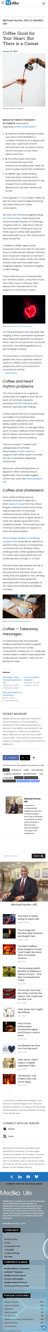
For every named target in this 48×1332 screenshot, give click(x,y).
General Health (23, 781)
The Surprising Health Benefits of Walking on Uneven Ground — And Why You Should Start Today (29, 974)
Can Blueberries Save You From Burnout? (29, 1047)
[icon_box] (9, 1129)
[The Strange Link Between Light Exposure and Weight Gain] (9, 933)
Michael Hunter (30, 774)
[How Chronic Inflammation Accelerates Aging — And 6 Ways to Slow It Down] (9, 1027)
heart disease (37, 770)
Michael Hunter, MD (32, 800)
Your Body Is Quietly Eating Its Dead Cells (28, 917)
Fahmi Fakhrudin (15, 621)
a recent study (13, 218)
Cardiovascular (31, 777)
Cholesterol (16, 770)
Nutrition (35, 781)
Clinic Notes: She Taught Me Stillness (30, 1011)
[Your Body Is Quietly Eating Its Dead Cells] (9, 919)
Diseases (19, 777)
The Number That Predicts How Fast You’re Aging (27, 1078)
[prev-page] (4, 1090)
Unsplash (28, 326)
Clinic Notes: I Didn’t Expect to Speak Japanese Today (28, 1062)
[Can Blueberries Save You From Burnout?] (9, 1049)
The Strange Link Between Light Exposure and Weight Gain (30, 933)
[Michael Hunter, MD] (14, 815)
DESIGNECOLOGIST (16, 326)
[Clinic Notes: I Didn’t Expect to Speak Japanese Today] (9, 1063)
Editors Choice (9, 781)
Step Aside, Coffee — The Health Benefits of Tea (12, 680)
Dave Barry (11, 373)
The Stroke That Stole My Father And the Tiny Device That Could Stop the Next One (30, 995)
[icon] (11, 1177)
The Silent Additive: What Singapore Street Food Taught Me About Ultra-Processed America (30, 952)
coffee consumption (24, 126)
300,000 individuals (23, 403)
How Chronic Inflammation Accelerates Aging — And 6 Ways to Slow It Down (29, 1029)
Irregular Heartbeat (12, 774)
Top (41, 774)
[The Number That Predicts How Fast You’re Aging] (9, 1079)
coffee (26, 770)
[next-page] (8, 1090)
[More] (34, 757)
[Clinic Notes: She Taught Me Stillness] (9, 1013)
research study (16, 503)
